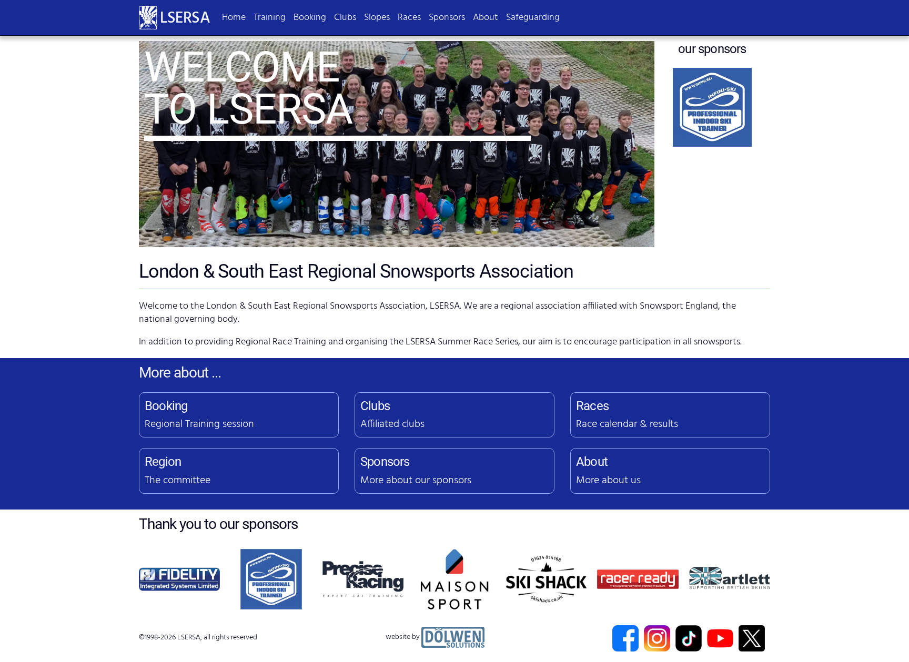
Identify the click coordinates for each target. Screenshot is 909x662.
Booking (310, 17)
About (485, 17)
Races (409, 17)
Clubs (345, 17)
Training (270, 17)
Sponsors (447, 17)
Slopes (377, 17)
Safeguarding (533, 17)
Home (234, 17)
